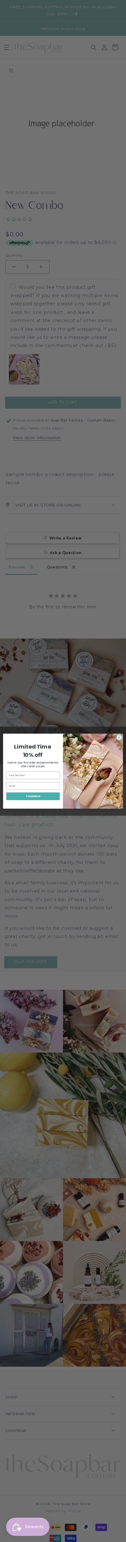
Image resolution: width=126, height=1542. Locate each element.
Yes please (33, 796)
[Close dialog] (119, 737)
